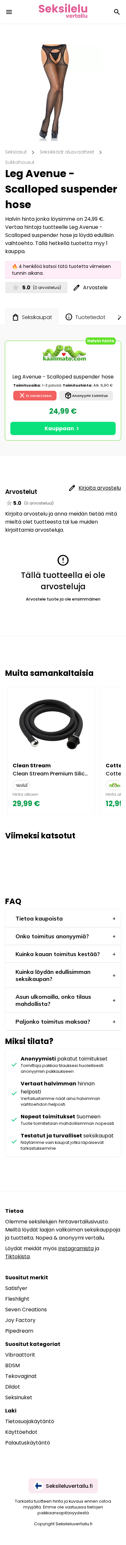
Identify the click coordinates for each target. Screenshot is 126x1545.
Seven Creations (26, 1309)
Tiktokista (17, 1256)
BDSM (12, 1365)
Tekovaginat (21, 1376)
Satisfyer (16, 1288)
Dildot (12, 1386)
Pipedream (19, 1331)
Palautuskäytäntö (27, 1442)
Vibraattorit (20, 1355)
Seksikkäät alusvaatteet (67, 152)
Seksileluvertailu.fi (69, 1486)
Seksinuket (18, 1397)
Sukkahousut (20, 162)
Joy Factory (20, 1320)
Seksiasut (16, 152)
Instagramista (76, 1248)
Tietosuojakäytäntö (29, 1421)
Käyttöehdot (21, 1432)
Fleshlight (17, 1299)
